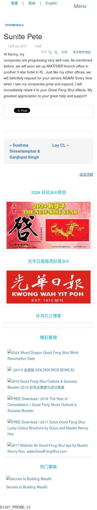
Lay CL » (60, 145)
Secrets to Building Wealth (27, 486)
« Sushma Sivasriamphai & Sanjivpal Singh (24, 151)
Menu (79, 5)
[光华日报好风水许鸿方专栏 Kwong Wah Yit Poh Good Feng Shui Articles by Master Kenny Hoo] (48, 287)
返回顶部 (86, 174)
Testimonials (14, 25)
